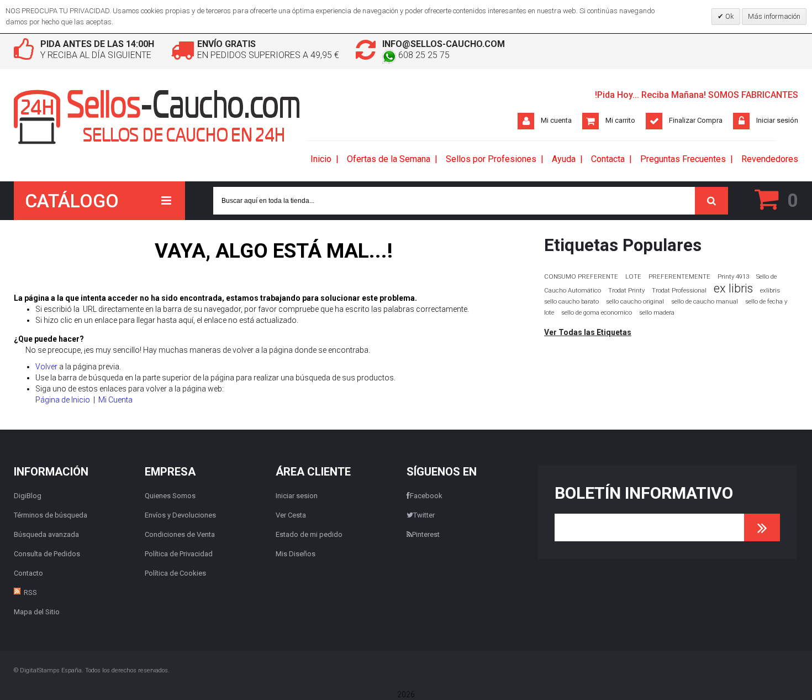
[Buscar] (711, 201)
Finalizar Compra (696, 120)
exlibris (770, 290)
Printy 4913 (733, 276)
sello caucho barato (571, 301)
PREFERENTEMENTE (679, 276)
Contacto (28, 573)
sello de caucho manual (704, 301)
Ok (729, 16)
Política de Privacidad (179, 554)
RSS (30, 592)
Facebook (426, 496)
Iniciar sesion (297, 496)
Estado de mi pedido (309, 534)
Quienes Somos (170, 496)
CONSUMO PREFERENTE (581, 276)
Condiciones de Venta (180, 534)
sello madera (656, 312)
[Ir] (762, 527)
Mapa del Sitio (37, 612)
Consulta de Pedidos (47, 554)
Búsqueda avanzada (46, 534)
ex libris (733, 288)
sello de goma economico (596, 312)
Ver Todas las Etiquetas (587, 332)
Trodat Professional (679, 290)
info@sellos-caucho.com (443, 44)
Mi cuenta (556, 120)
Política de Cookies (175, 573)
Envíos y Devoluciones (180, 515)
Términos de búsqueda (50, 515)
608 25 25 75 (423, 55)
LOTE (633, 276)
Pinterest (426, 534)
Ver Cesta (291, 515)
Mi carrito (620, 120)
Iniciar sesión (777, 120)
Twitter (424, 515)
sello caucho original (635, 301)
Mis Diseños (295, 554)
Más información (774, 16)
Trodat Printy (626, 290)
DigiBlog (27, 496)
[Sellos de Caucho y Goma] (157, 117)
